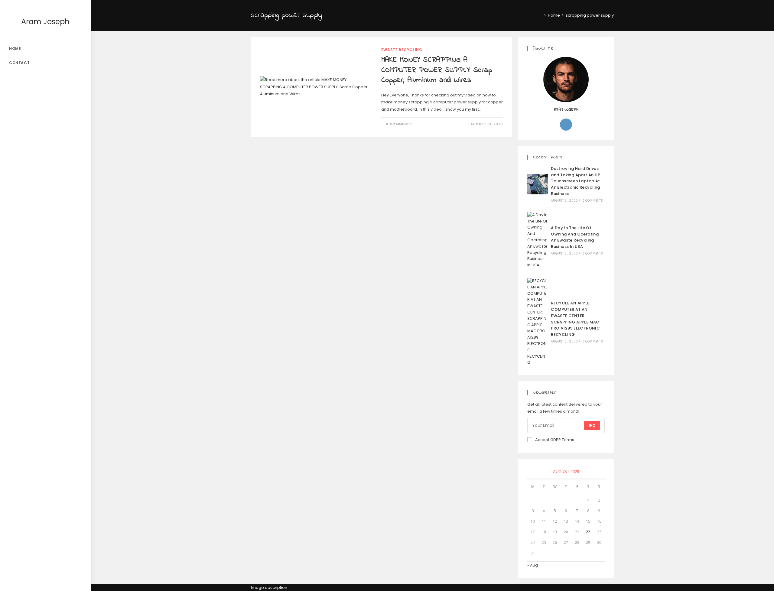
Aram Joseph (45, 22)
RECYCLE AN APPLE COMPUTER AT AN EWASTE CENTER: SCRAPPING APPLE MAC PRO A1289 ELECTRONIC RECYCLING (575, 318)
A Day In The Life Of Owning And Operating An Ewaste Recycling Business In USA (575, 237)
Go (592, 425)
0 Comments (398, 124)
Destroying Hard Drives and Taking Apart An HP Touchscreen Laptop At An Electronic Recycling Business (575, 181)
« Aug (532, 565)
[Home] (540, 15)
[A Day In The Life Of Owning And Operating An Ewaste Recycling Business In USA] (537, 240)
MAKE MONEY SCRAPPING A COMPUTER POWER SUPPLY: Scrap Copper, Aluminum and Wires (436, 70)
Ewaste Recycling (402, 49)
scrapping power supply (590, 15)
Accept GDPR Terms (554, 440)
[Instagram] (566, 125)
